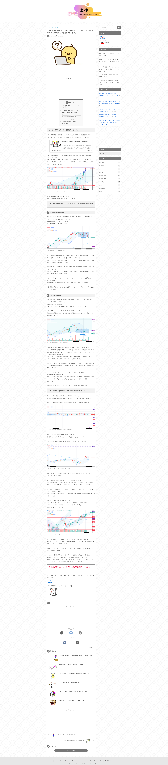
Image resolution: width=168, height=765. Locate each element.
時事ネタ (101, 760)
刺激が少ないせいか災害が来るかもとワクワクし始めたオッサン (109, 54)
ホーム (51, 760)
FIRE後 (93, 760)
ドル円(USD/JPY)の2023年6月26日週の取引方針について (70, 122)
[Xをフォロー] (77, 642)
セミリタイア (83, 760)
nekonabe (116, 96)
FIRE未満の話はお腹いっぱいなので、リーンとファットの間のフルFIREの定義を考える (109, 69)
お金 (105, 760)
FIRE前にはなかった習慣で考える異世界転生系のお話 (109, 75)
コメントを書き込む (71, 750)
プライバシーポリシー (58, 760)
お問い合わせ (73, 760)
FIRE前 (89, 760)
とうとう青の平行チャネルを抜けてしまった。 (70, 106)
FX (48, 602)
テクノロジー (115, 760)
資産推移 (109, 760)
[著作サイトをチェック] (64, 642)
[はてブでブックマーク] (71, 632)
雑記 (78, 760)
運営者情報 (67, 760)
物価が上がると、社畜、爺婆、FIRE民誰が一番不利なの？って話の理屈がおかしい (109, 61)
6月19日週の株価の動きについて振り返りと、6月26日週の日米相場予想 (70, 112)
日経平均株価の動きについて (69, 116)
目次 (70, 102)
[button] (80, 632)
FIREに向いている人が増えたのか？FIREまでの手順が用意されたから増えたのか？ (109, 82)
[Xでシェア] (61, 632)
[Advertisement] (71, 73)
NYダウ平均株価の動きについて (70, 119)
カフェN (115, 116)
